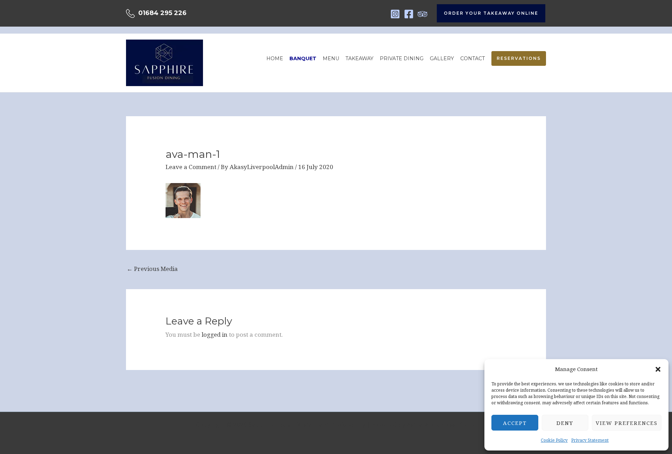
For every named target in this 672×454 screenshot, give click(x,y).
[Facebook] (409, 14)
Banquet (302, 58)
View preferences (627, 422)
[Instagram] (395, 14)
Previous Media (152, 269)
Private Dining (402, 58)
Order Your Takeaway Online (491, 13)
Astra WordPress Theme (441, 424)
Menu (331, 58)
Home (274, 58)
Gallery (442, 58)
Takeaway (359, 58)
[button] (658, 369)
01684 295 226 (162, 13)
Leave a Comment (191, 167)
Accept (515, 422)
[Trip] (422, 14)
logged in (214, 334)
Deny (564, 422)
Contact (472, 58)
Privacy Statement (590, 440)
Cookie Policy (554, 440)
